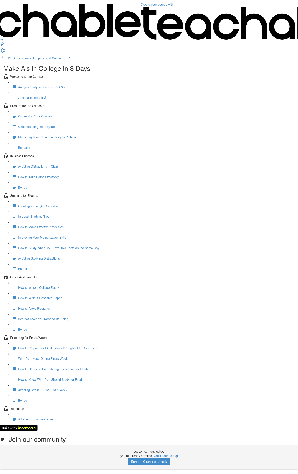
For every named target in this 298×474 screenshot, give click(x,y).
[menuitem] (2, 52)
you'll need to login (167, 456)
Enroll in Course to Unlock (149, 461)
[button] (2, 46)
